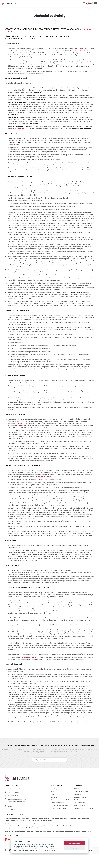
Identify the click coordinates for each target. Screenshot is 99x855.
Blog (52, 791)
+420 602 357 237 (13, 792)
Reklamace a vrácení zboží (60, 800)
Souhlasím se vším (74, 843)
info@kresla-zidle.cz (14, 796)
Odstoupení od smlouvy (59, 808)
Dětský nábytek (79, 803)
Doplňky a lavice (79, 800)
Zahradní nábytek (80, 797)
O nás (53, 794)
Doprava (54, 797)
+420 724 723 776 (13, 789)
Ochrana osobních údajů (59, 806)
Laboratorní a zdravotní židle (83, 808)
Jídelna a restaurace (81, 791)
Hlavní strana (40, 20)
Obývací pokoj (79, 794)
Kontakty (54, 789)
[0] (91, 3)
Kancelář (77, 789)
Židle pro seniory (79, 806)
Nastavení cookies (74, 848)
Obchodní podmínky (54, 20)
